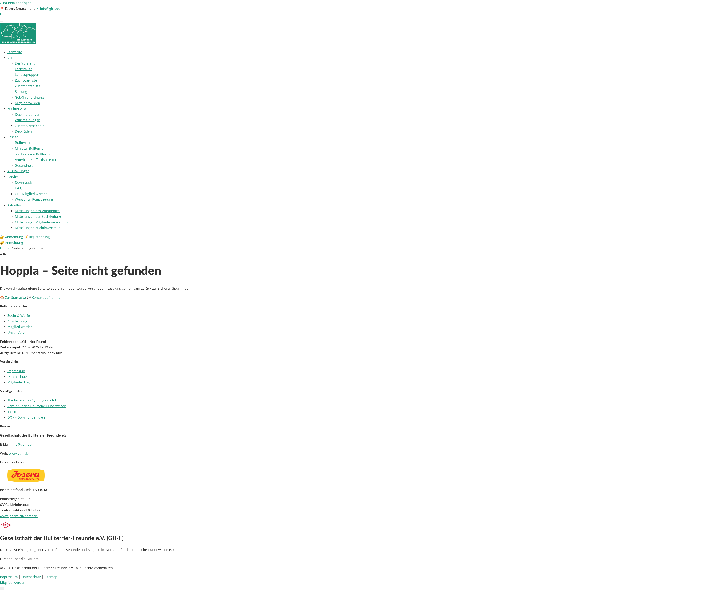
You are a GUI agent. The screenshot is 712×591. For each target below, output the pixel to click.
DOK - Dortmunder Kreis (26, 417)
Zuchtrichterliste (27, 86)
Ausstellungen (18, 171)
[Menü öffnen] (1, 21)
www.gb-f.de (19, 453)
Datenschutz (17, 376)
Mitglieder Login (20, 382)
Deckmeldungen (27, 114)
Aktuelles (14, 205)
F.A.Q (19, 188)
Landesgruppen (27, 74)
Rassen (13, 137)
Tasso (11, 411)
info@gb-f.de (21, 444)
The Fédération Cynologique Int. (32, 400)
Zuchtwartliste (26, 80)
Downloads (23, 182)
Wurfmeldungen (27, 120)
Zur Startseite (13, 297)
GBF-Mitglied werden (31, 194)
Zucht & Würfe (18, 315)
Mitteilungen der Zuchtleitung (38, 216)
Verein (12, 57)
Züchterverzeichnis (29, 126)
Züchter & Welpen (21, 108)
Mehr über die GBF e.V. (21, 559)
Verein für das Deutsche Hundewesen (36, 406)
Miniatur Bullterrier (30, 148)
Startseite (14, 52)
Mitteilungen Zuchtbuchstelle (37, 227)
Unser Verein (17, 332)
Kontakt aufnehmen (44, 297)
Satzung (21, 91)
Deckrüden (23, 131)
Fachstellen (23, 69)
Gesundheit (24, 165)
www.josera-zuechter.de (19, 516)
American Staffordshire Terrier (38, 159)
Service (13, 176)
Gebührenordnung (29, 97)
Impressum (16, 371)
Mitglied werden (27, 103)
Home (4, 248)
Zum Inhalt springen (16, 3)
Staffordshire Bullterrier (33, 154)
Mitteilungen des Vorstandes (37, 211)
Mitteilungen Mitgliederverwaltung (41, 222)
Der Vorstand (25, 63)
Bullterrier (23, 142)
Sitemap (50, 576)
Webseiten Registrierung (34, 199)
